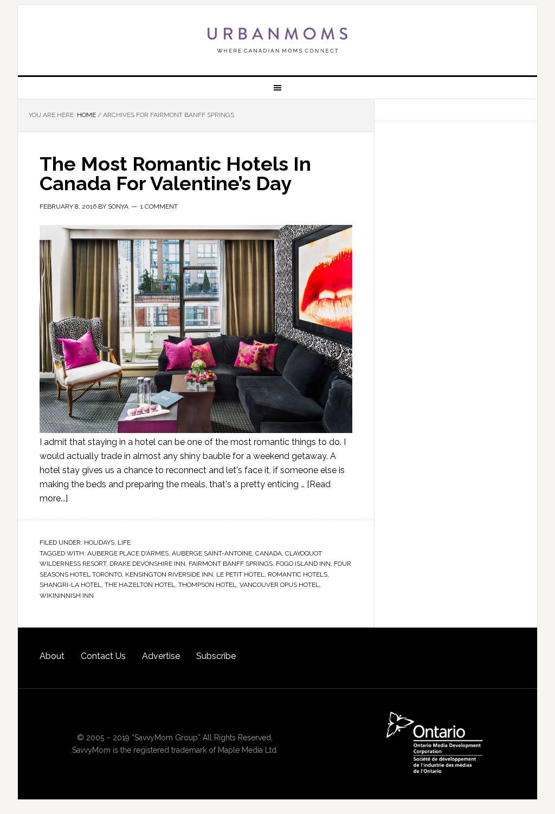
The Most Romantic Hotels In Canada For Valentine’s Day (175, 173)
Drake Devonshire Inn (147, 563)
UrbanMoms (277, 40)
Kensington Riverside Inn (169, 574)
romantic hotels (297, 574)
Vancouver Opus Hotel (279, 585)
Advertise (161, 656)
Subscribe (216, 656)
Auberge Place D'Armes (128, 553)
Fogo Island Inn (303, 563)
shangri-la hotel (70, 585)
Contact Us (103, 656)
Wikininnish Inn (67, 595)
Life (124, 542)
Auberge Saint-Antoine (212, 553)
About (52, 656)
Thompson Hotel (207, 585)
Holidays (99, 542)
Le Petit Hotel (240, 574)
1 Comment (159, 206)
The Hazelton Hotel (140, 585)
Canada (268, 553)
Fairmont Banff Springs (231, 563)
